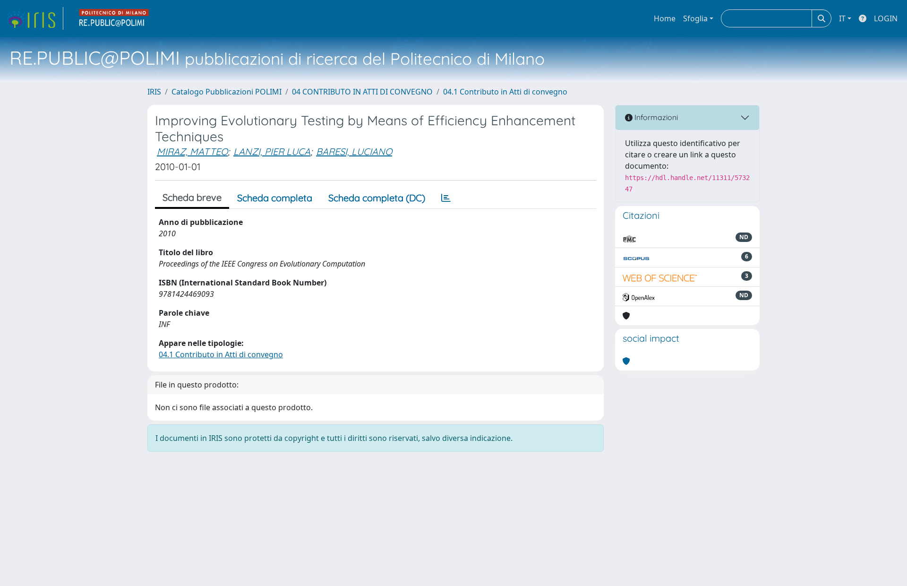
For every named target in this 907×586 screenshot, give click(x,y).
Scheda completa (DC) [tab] (376, 198)
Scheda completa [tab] (274, 198)
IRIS (154, 91)
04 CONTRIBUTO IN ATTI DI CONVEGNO (362, 91)
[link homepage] (34, 18)
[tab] (446, 198)
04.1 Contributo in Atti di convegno (505, 91)
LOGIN (886, 18)
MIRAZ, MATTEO (192, 151)
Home (665, 18)
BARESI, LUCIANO (354, 151)
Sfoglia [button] (695, 18)
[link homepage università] (114, 18)
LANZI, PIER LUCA (271, 151)
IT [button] (842, 18)
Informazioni (655, 117)
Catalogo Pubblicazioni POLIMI (226, 91)
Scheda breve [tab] (192, 197)
